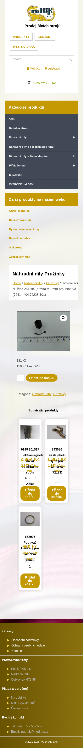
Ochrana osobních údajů (28, 645)
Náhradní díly (42, 137)
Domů (17, 283)
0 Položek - (41, 83)
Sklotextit (15, 174)
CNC (12, 118)
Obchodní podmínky (25, 640)
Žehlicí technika (19, 256)
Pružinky (52, 283)
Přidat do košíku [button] (30, 493)
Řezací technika (19, 238)
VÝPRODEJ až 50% (21, 184)
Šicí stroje (15, 247)
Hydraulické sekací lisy (24, 229)
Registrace (52, 68)
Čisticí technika (19, 210)
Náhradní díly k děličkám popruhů (31, 146)
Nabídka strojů (18, 127)
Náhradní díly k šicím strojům (42, 156)
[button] (63, 318)
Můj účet (35, 68)
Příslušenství (42, 165)
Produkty (21, 37)
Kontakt (45, 37)
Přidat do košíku (41, 378)
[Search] (70, 59)
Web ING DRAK (24, 46)
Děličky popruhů (20, 219)
